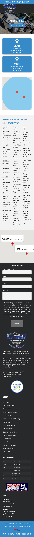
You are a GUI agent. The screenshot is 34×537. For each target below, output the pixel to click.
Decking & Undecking (10, 432)
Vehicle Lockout (8, 448)
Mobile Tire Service (9, 445)
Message (5, 290)
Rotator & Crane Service (11, 452)
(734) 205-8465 (7, 506)
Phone (4, 283)
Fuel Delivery (7, 438)
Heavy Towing (7, 415)
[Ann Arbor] (17, 41)
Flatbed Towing (8, 409)
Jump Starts (7, 442)
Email (4, 276)
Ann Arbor (17, 46)
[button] (17, 92)
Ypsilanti (17, 64)
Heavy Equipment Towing (11, 419)
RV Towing (6, 422)
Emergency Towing (9, 405)
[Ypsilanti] (17, 59)
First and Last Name (8, 269)
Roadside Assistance (9, 435)
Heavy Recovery (8, 425)
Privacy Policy (9, 374)
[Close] (21, 238)
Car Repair (6, 402)
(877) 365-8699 (24, 2)
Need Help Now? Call (12, 2)
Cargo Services (8, 429)
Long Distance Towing (10, 412)
